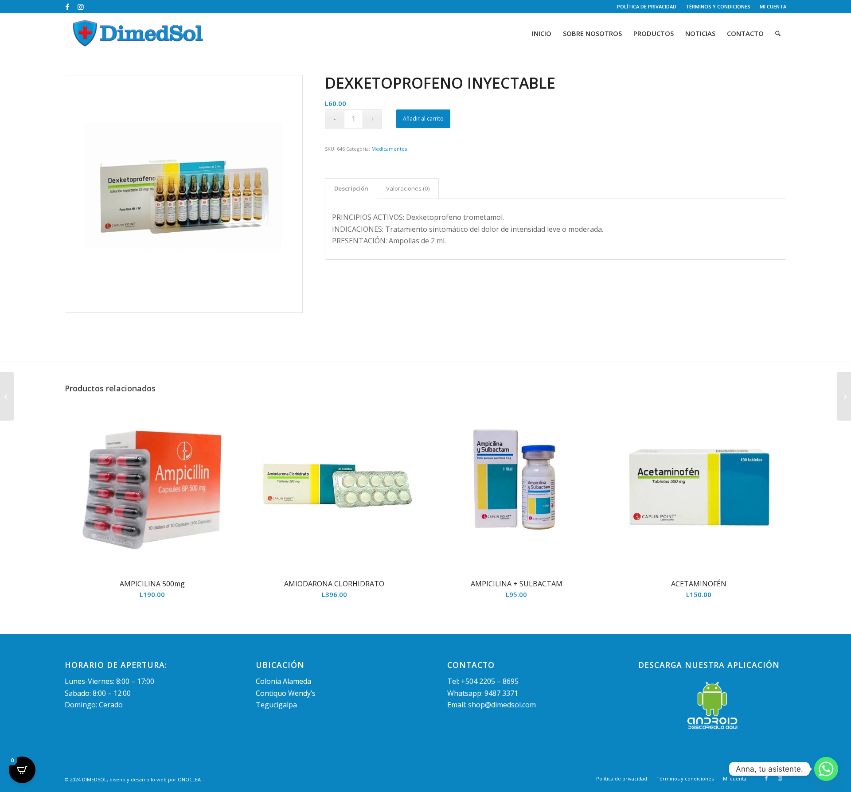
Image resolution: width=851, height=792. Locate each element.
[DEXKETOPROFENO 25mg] (7, 396)
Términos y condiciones (718, 6)
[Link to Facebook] (67, 6)
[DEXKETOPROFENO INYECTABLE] (184, 194)
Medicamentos (389, 148)
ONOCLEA (189, 779)
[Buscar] (777, 33)
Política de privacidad (646, 6)
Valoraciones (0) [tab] (408, 188)
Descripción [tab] (351, 188)
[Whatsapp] (826, 769)
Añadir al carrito (423, 118)
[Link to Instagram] (80, 6)
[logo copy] (138, 33)
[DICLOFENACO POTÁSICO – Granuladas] (844, 396)
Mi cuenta (773, 6)
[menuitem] (647, 6)
